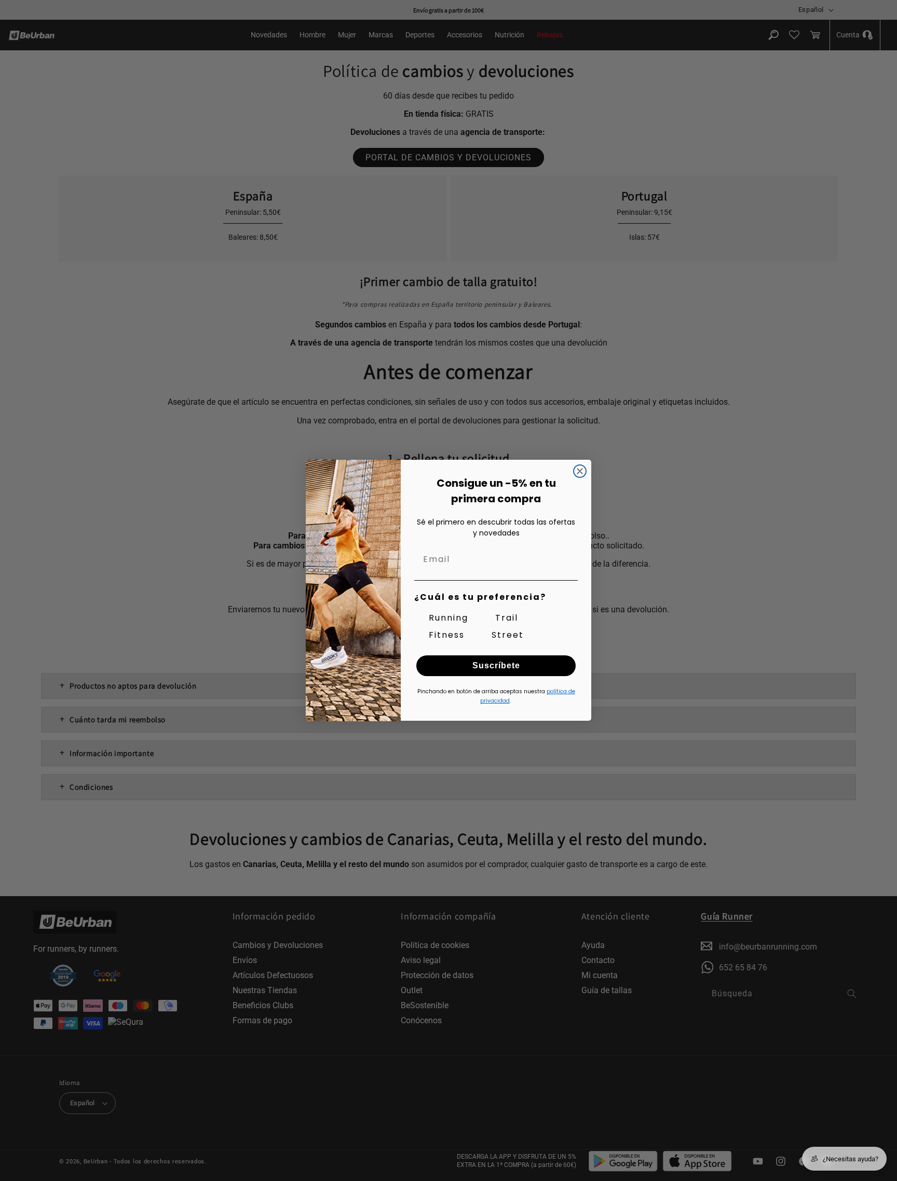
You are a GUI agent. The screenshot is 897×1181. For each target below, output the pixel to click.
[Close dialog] (580, 471)
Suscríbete (496, 666)
